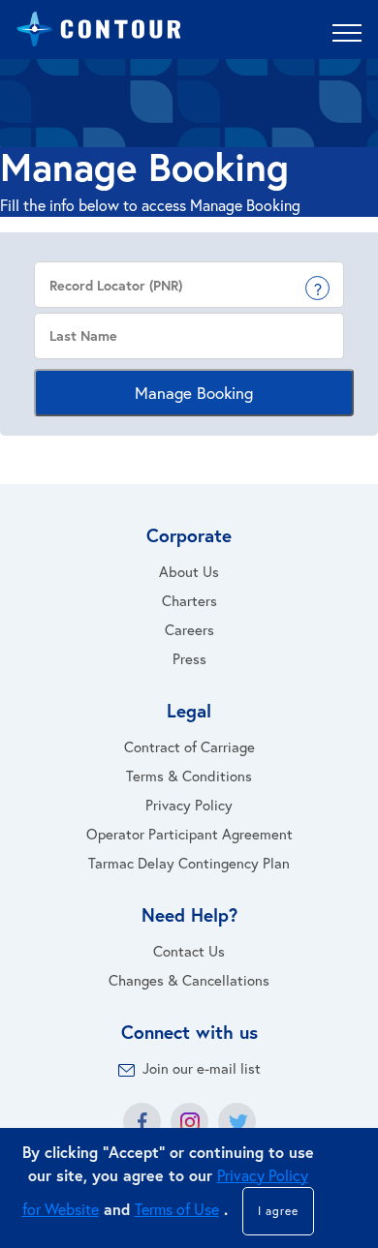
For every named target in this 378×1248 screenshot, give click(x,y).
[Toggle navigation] (347, 32)
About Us (189, 571)
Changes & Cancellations (189, 979)
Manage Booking (194, 392)
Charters (189, 600)
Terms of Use (177, 1209)
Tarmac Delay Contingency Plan (189, 862)
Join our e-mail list (201, 1068)
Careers (189, 629)
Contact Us (189, 950)
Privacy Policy (189, 804)
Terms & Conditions (189, 775)
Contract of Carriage (189, 746)
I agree (278, 1210)
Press (189, 658)
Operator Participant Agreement (189, 833)
